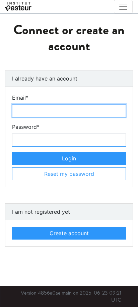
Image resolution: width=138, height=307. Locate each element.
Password (26, 126)
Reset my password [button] (69, 173)
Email (20, 97)
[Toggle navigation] (123, 6)
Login (69, 158)
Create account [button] (69, 233)
